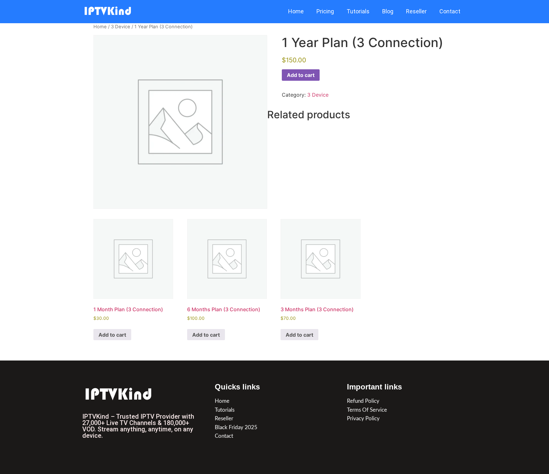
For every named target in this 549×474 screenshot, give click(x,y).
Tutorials (358, 11)
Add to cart (301, 75)
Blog (387, 11)
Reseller (416, 11)
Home (296, 11)
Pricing (325, 11)
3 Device (120, 27)
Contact (449, 11)
